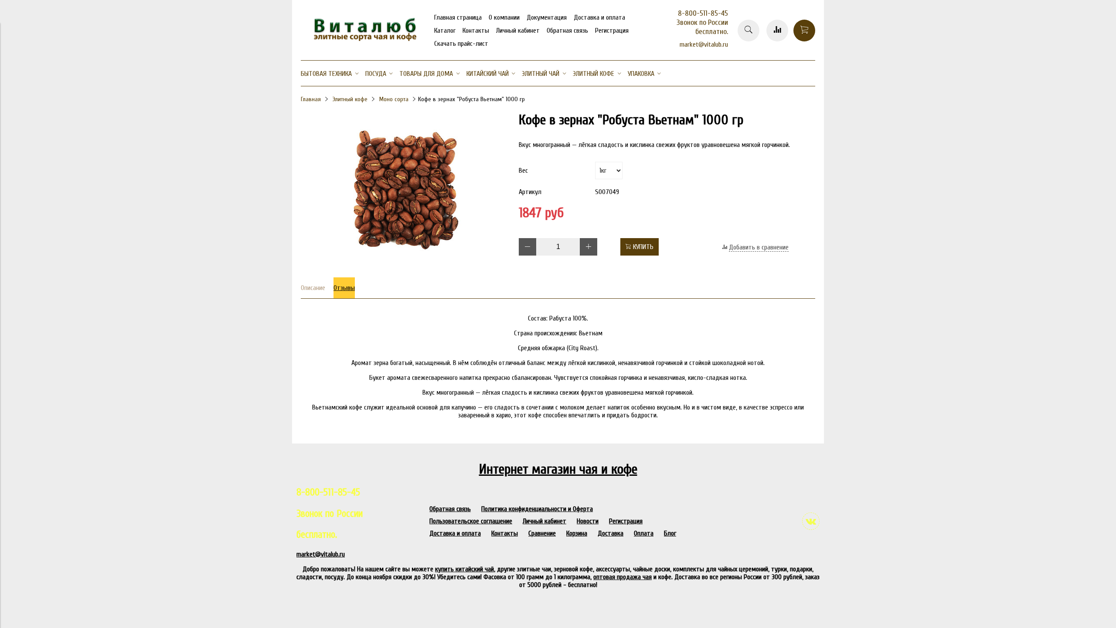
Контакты (476, 30)
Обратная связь (567, 30)
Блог (670, 533)
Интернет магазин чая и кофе (558, 469)
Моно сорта (393, 99)
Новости (588, 521)
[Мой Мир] (524, 93)
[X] (524, 104)
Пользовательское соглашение (470, 521)
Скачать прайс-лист (461, 44)
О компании (504, 17)
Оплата (643, 533)
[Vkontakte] (811, 521)
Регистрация (612, 30)
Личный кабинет (518, 30)
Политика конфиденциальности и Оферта (537, 509)
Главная (311, 99)
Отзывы (344, 288)
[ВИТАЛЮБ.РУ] (362, 39)
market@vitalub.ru (704, 44)
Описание (313, 288)
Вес (523, 170)
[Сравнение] (777, 30)
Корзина (576, 533)
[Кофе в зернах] (405, 263)
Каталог (445, 30)
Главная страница (458, 17)
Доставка (610, 533)
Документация (547, 17)
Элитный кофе (350, 99)
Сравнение (542, 533)
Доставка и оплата (599, 17)
